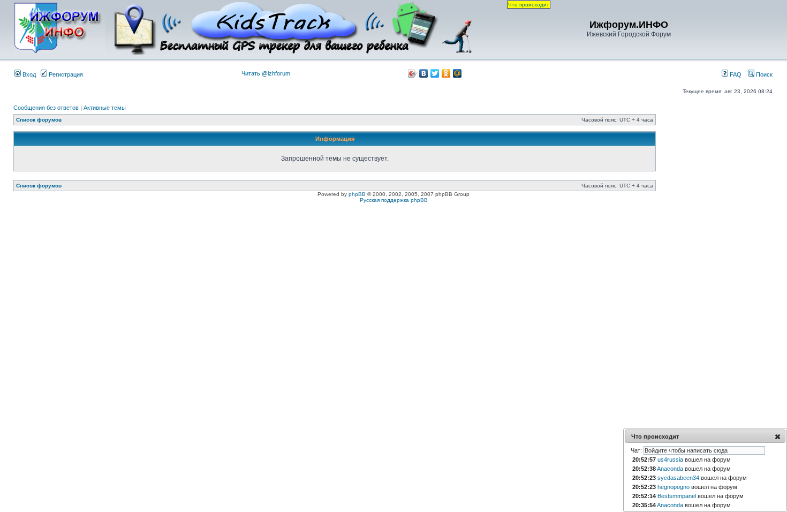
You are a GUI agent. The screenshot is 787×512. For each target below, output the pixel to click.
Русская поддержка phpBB (394, 200)
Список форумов (39, 120)
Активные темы (105, 107)
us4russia (670, 459)
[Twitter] (435, 73)
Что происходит (528, 4)
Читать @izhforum (265, 73)
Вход (28, 74)
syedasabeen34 (678, 478)
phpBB (357, 194)
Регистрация (65, 74)
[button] (777, 436)
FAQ (734, 74)
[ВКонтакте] (423, 73)
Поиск (763, 74)
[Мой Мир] (457, 73)
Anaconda (670, 468)
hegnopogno (673, 487)
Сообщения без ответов (46, 107)
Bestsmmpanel (676, 496)
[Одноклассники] (446, 73)
